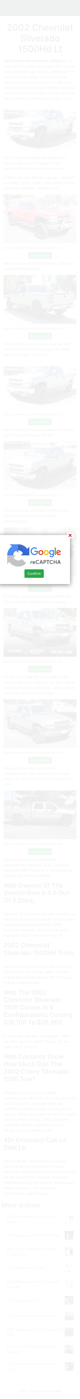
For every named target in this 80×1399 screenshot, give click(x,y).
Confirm (34, 573)
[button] (40, 699)
